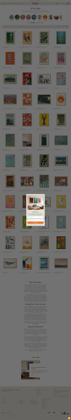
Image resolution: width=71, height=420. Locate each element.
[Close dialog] (43, 195)
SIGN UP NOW (35, 222)
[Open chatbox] (69, 418)
